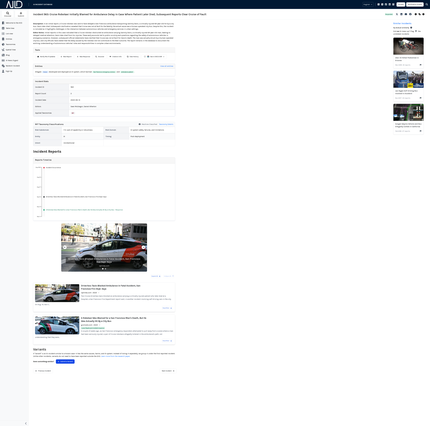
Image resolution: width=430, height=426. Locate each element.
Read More (166, 308)
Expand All (155, 276)
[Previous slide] (65, 248)
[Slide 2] (105, 268)
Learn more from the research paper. (115, 356)
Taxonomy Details (166, 124)
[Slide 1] (102, 268)
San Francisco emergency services (104, 72)
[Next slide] (143, 248)
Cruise (45, 72)
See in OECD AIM (156, 57)
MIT (73, 113)
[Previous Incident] (416, 14)
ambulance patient (127, 72)
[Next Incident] (424, 14)
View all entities (166, 66)
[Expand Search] (425, 4)
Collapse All (167, 276)
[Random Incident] (420, 14)
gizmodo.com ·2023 (89, 325)
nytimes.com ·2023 (89, 293)
